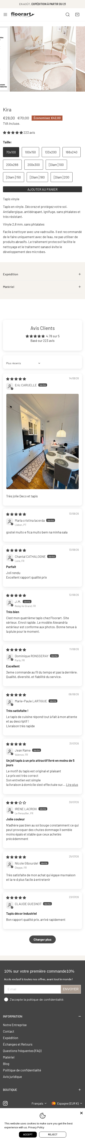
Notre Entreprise (15, 1025)
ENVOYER (71, 989)
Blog (6, 1064)
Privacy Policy (36, 1127)
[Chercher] (67, 14)
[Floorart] (23, 14)
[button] (77, 14)
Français (37, 1103)
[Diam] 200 (61, 177)
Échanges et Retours (17, 1044)
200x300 (33, 165)
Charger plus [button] (42, 939)
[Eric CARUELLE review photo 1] (42, 441)
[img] (16, 379)
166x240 (71, 152)
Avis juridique (12, 1076)
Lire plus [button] (72, 784)
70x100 (11, 152)
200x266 (12, 165)
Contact (8, 1031)
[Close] (81, 1113)
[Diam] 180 (37, 177)
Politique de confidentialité (22, 1070)
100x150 (30, 152)
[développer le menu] (5, 14)
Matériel (8, 1057)
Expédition (10, 1038)
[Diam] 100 (56, 165)
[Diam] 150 (13, 177)
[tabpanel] (42, 274)
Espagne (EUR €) (68, 1103)
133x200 (51, 152)
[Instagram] (5, 1103)
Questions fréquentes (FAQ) (22, 1051)
